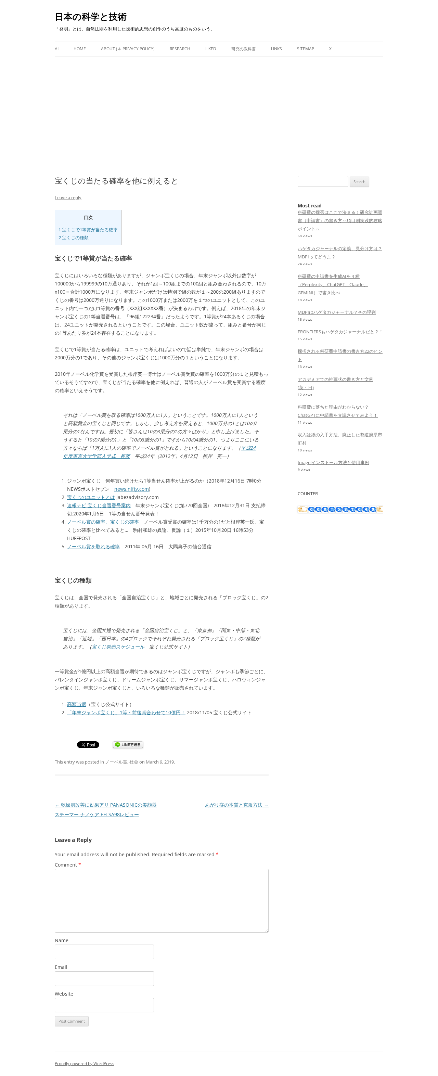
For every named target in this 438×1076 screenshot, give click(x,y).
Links (276, 49)
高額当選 (76, 704)
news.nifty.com (131, 489)
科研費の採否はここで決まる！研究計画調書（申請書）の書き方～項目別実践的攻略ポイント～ (340, 220)
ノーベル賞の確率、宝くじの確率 (103, 521)
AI (57, 49)
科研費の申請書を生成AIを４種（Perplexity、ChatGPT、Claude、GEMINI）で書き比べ (333, 284)
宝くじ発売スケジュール (118, 646)
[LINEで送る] (128, 745)
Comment (68, 864)
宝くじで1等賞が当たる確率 (88, 230)
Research (180, 49)
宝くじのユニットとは (91, 497)
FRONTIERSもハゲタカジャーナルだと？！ (340, 332)
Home (80, 49)
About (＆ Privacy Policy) (128, 49)
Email (61, 967)
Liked (210, 49)
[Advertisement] (219, 108)
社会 (133, 762)
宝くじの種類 (74, 237)
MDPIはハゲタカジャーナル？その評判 (337, 312)
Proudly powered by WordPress (84, 1063)
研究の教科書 (243, 49)
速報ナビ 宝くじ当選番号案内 (99, 505)
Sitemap (305, 49)
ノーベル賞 (116, 762)
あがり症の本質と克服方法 (237, 805)
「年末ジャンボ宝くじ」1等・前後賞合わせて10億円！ (126, 712)
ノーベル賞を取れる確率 (93, 546)
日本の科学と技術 (91, 16)
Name (61, 940)
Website (64, 993)
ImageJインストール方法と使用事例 (333, 462)
